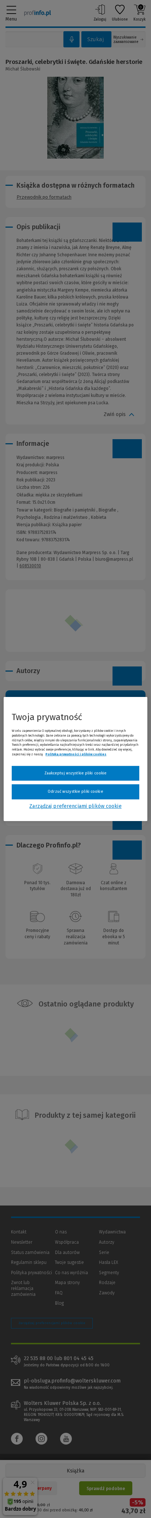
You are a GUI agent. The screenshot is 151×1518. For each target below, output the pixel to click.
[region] (75, 759)
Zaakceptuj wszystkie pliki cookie (75, 773)
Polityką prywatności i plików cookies (75, 754)
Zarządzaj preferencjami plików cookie (75, 806)
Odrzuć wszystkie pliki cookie (75, 791)
